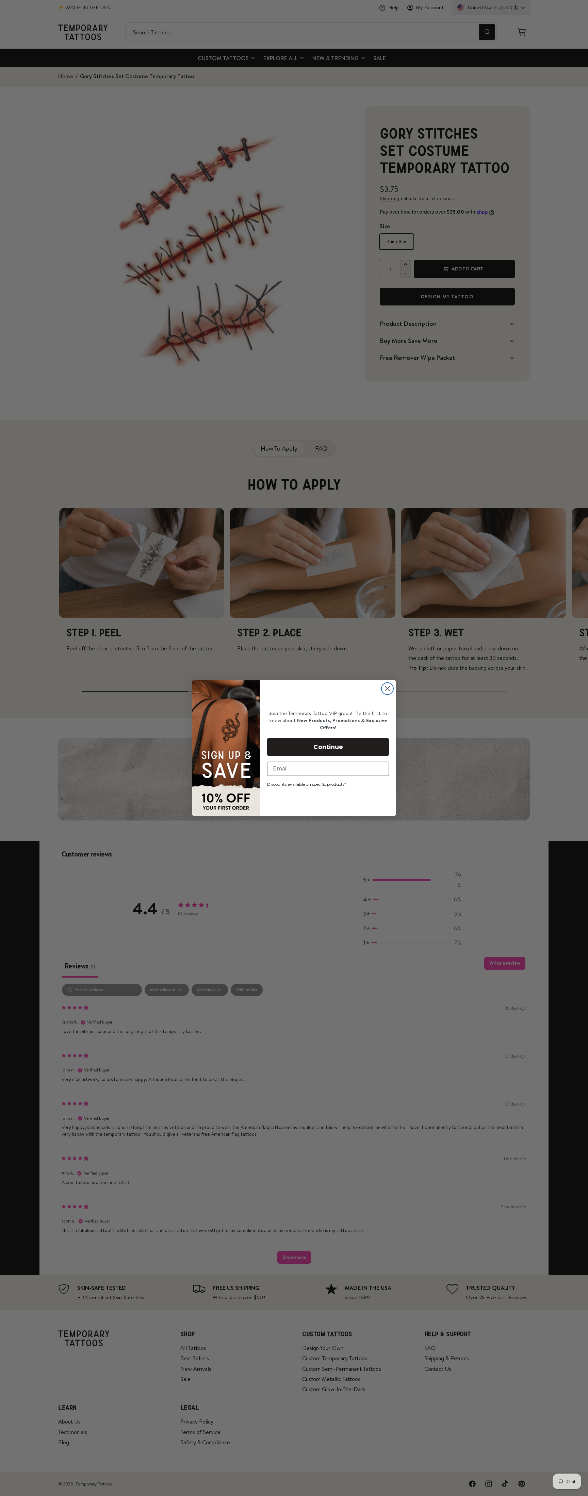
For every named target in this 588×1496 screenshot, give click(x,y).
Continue (328, 747)
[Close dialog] (387, 689)
